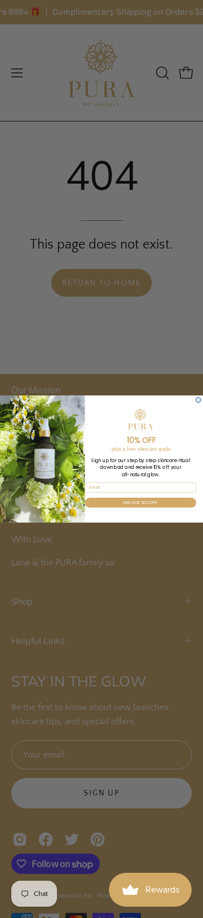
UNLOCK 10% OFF (140, 502)
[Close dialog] (198, 399)
